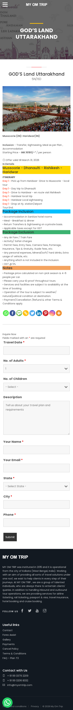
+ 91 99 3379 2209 (17, 675)
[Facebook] (12, 313)
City (7, 496)
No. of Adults (14, 360)
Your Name (13, 441)
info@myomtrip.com (19, 685)
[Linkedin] (39, 313)
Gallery (7, 639)
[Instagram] (52, 313)
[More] (59, 313)
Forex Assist (9, 635)
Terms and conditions (14, 706)
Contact (8, 630)
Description (12, 397)
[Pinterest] (46, 313)
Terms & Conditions (14, 653)
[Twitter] (32, 313)
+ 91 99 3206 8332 (17, 680)
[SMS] (19, 313)
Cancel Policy (11, 648)
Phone (9, 514)
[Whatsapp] (6, 313)
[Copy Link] (26, 313)
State (9, 478)
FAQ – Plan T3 (11, 658)
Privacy (35, 706)
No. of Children (15, 379)
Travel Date (14, 342)
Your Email (13, 460)
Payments (9, 644)
